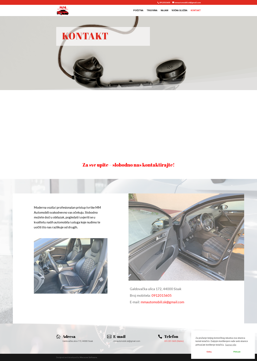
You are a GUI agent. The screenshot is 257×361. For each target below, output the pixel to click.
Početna (138, 11)
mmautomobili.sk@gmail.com (162, 302)
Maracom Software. (88, 357)
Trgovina (152, 11)
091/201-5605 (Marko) (174, 341)
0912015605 (162, 295)
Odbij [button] (209, 352)
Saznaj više (230, 345)
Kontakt (196, 11)
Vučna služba (179, 11)
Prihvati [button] (236, 352)
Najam (164, 11)
